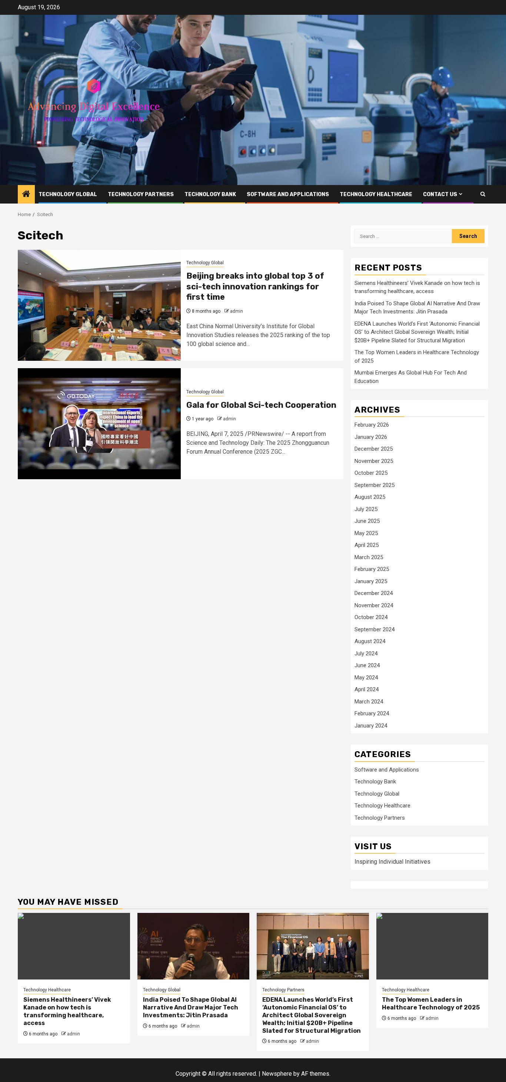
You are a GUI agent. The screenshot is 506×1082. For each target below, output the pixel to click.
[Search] (482, 194)
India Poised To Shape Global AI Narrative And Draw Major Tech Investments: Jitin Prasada (190, 1007)
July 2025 (365, 509)
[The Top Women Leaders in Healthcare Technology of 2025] (432, 946)
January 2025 (370, 581)
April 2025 (366, 545)
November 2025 (373, 461)
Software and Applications (288, 194)
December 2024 (373, 593)
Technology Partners (141, 194)
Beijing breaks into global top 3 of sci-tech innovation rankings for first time (255, 286)
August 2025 (369, 497)
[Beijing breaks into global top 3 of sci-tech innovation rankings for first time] (99, 305)
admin (236, 311)
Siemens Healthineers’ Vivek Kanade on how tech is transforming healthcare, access (67, 1011)
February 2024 (371, 713)
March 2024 (368, 701)
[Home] (26, 194)
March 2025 (368, 557)
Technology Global (68, 194)
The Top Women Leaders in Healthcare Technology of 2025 (431, 1003)
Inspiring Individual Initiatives (392, 861)
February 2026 (371, 424)
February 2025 (371, 569)
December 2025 (373, 449)
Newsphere (277, 1073)
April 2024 (366, 689)
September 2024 (374, 629)
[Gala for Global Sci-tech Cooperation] (99, 423)
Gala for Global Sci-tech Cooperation (261, 405)
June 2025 (367, 521)
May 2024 (366, 677)
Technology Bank (210, 194)
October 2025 (370, 473)
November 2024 (373, 605)
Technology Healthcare (376, 194)
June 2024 (367, 665)
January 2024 (370, 725)
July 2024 (365, 653)
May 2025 (366, 533)
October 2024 (370, 617)
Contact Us (440, 194)
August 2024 (369, 641)
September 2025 (374, 485)
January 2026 (370, 437)
